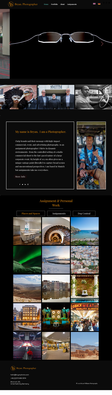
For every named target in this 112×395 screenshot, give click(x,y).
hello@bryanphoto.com (19, 375)
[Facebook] (20, 184)
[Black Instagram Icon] (106, 3)
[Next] (102, 44)
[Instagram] (28, 184)
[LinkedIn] (25, 184)
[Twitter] (22, 184)
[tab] (31, 213)
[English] (94, 4)
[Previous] (10, 44)
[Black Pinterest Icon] (104, 3)
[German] (99, 4)
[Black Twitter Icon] (109, 3)
